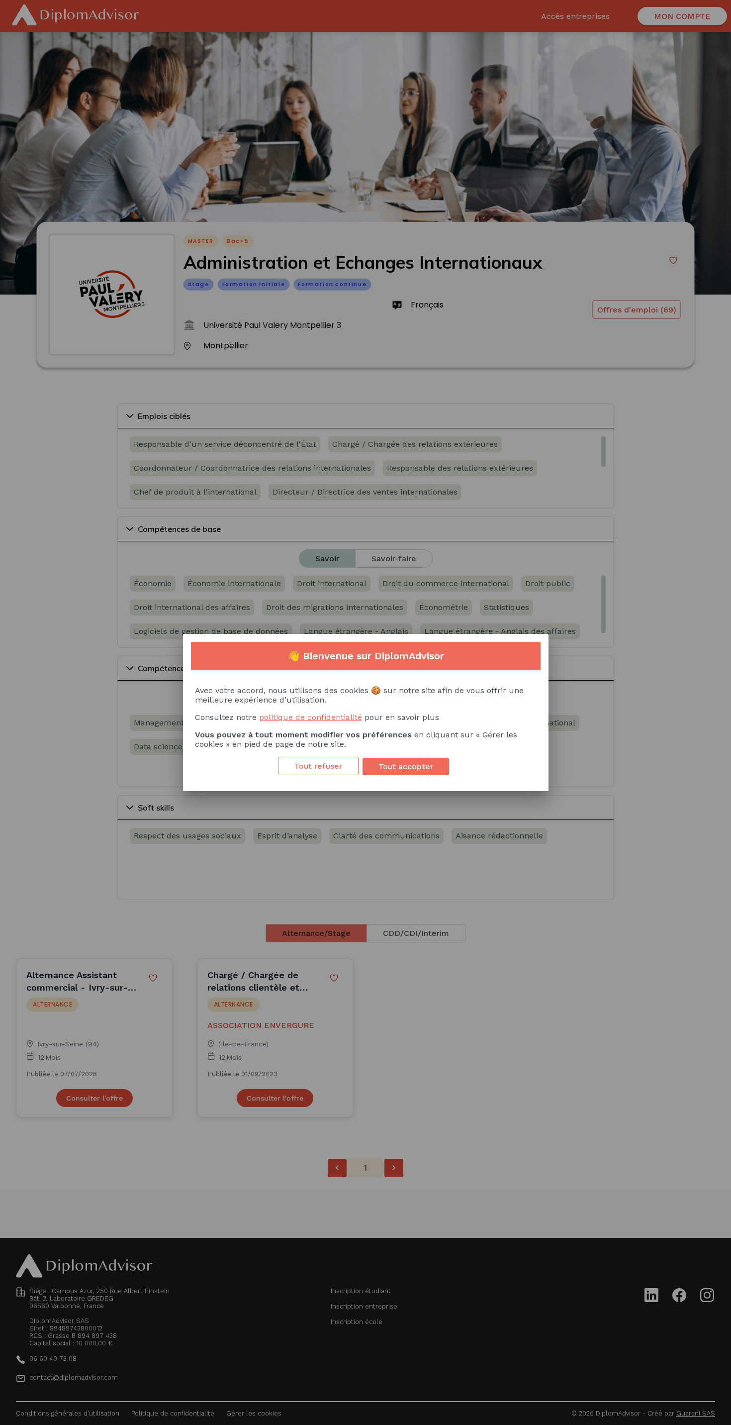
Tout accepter (405, 766)
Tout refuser (318, 766)
